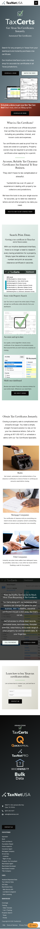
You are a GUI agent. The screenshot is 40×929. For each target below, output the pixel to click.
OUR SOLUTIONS (20, 725)
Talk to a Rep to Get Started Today (20, 211)
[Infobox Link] (20, 465)
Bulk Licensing (7, 894)
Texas (4, 915)
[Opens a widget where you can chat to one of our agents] (32, 925)
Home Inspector (7, 846)
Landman (6, 856)
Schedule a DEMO (10, 73)
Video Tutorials (7, 908)
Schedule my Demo (20, 113)
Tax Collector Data (8, 882)
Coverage (5, 903)
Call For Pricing (10, 642)
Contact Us (9, 827)
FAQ (4, 925)
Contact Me (15, 701)
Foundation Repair (7, 844)
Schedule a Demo (29, 642)
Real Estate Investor (8, 868)
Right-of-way (7, 858)
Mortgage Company (8, 851)
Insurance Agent (7, 849)
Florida (5, 917)
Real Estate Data (7, 887)
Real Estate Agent (7, 863)
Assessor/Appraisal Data (9, 879)
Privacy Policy (23, 925)
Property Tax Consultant (9, 861)
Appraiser (5, 836)
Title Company (6, 871)
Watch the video (29, 73)
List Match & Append (9, 892)
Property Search (7, 913)
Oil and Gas (5, 854)
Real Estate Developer (9, 866)
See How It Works (20, 393)
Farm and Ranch (7, 841)
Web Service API (8, 889)
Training (4, 905)
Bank (3, 839)
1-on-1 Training (7, 910)
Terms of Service (12, 925)
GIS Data (5, 884)
